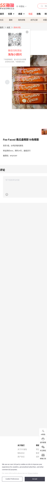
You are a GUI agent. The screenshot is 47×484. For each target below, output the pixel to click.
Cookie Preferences (12, 479)
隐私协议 (21, 453)
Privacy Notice (33, 473)
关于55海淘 (22, 449)
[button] (21, 6)
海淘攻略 (21, 20)
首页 (2, 27)
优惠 (10, 14)
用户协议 (21, 457)
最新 (11, 20)
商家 (20, 14)
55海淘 (7, 6)
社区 (2, 20)
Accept (34, 479)
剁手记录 (34, 20)
